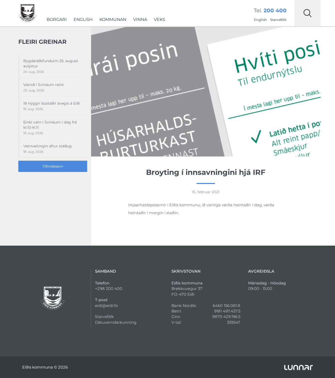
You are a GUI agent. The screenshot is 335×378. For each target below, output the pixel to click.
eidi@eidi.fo (106, 305)
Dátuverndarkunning (115, 322)
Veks (159, 19)
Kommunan (112, 19)
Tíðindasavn (52, 166)
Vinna (140, 19)
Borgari (57, 19)
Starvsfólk (278, 20)
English (83, 19)
